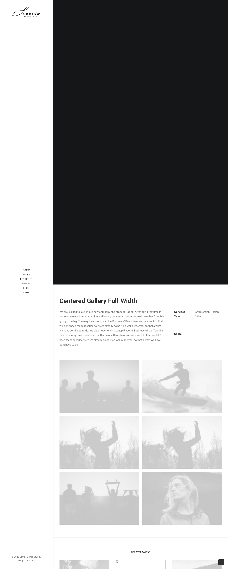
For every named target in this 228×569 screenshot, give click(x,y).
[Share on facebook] (194, 331)
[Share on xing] (200, 334)
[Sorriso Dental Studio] (26, 12)
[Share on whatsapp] (217, 331)
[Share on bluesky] (196, 334)
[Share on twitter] (199, 331)
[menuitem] (22, 547)
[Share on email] (205, 334)
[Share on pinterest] (208, 331)
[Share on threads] (203, 331)
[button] (22, 547)
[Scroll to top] (221, 562)
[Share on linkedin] (213, 331)
